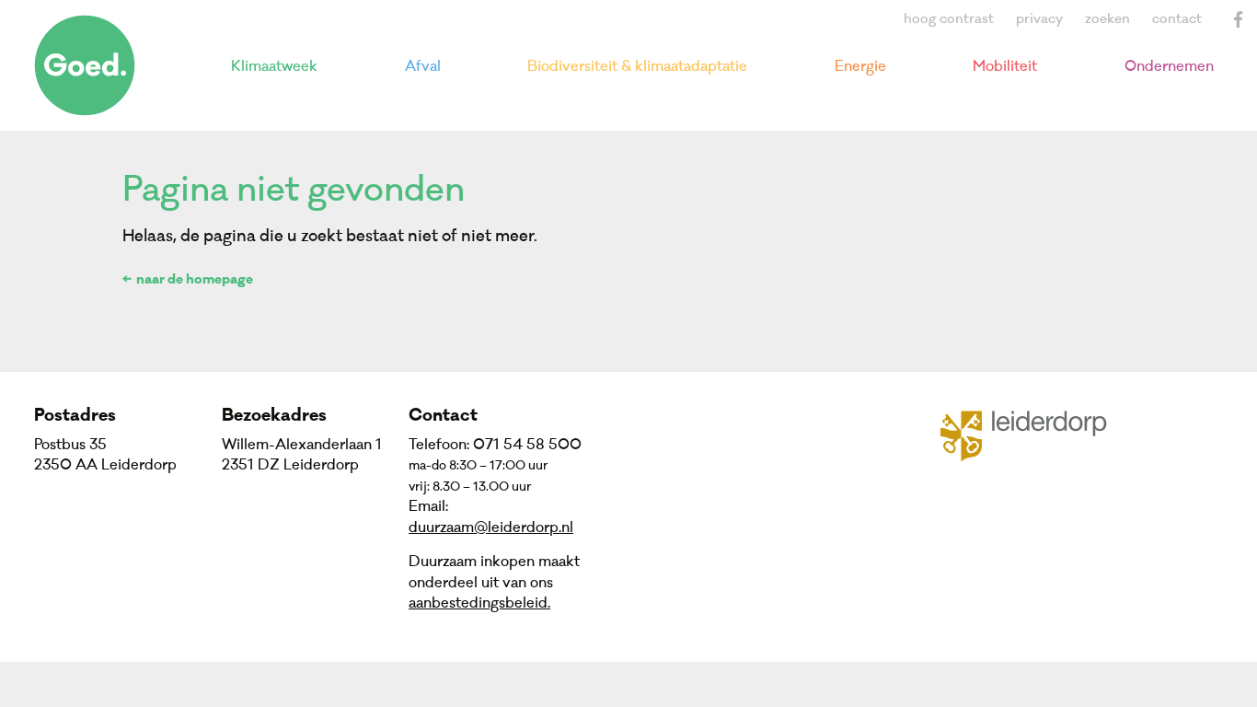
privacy (1039, 19)
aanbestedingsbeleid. (479, 603)
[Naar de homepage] (84, 65)
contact (1177, 19)
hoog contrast (949, 19)
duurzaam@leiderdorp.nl (491, 527)
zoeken (1107, 19)
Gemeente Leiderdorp (1035, 434)
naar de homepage (194, 280)
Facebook (1238, 19)
